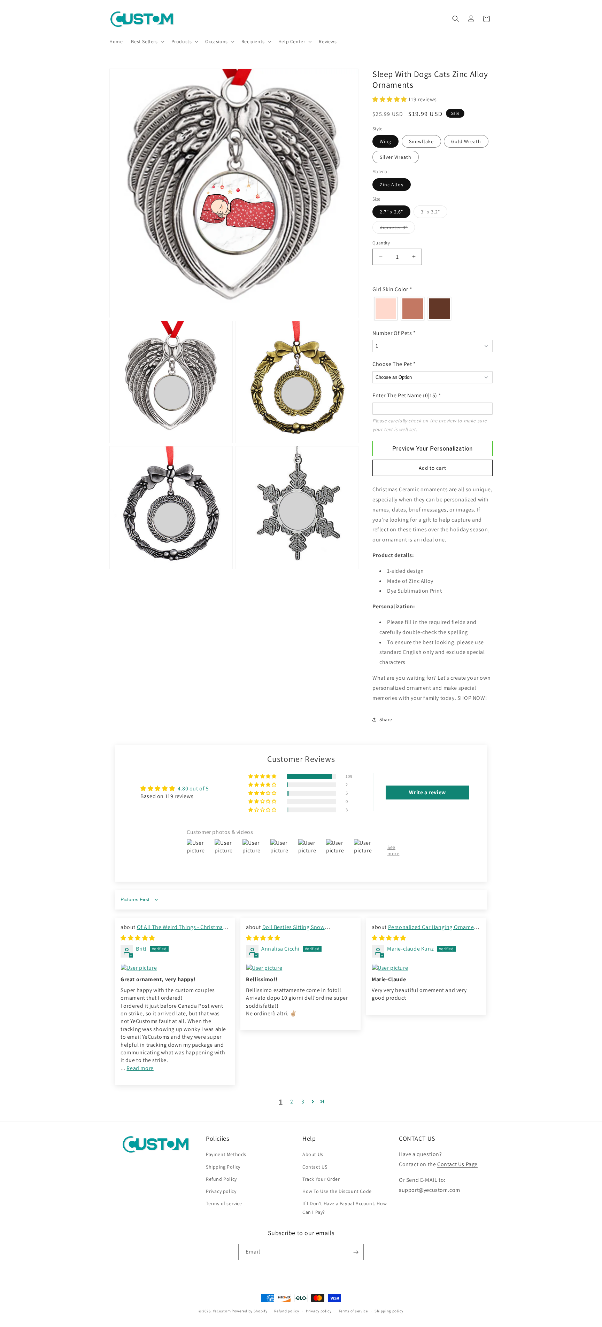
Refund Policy (221, 1179)
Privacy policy (221, 1191)
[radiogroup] (432, 308)
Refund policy (286, 1310)
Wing (385, 141)
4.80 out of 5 (193, 788)
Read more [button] (139, 1068)
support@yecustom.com (429, 1189)
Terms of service (224, 1203)
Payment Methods (226, 1154)
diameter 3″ (397, 229)
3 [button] (302, 1102)
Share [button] (385, 719)
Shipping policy (389, 1310)
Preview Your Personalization (432, 448)
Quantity (381, 243)
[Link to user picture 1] (175, 968)
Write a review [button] (427, 792)
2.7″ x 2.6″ (391, 212)
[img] (138, 938)
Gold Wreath (466, 141)
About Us (312, 1154)
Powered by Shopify (250, 1311)
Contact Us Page (457, 1164)
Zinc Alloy (391, 184)
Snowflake (421, 141)
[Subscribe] (355, 1252)
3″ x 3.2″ (434, 213)
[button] (147, 41)
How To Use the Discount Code (337, 1191)
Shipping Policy (223, 1166)
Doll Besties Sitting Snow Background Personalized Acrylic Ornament (300, 930)
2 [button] (291, 1102)
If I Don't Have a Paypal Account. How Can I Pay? (344, 1207)
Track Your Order (321, 1179)
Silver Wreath (395, 157)
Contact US (314, 1166)
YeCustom (222, 1311)
